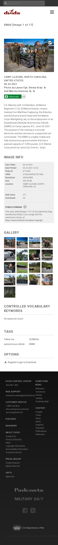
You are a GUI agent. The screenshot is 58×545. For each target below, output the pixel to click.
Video (38, 415)
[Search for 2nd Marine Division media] (30, 91)
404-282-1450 (12, 385)
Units (9, 473)
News (38, 418)
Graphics (40, 425)
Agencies (10, 476)
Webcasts (40, 434)
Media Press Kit (13, 466)
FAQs (8, 443)
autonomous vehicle (14, 344)
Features (11, 419)
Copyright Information (15, 446)
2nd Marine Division (16, 91)
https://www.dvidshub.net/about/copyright (24, 220)
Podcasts (40, 428)
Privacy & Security (14, 439)
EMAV (32, 344)
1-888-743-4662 (13, 406)
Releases (40, 388)
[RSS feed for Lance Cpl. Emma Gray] (45, 87)
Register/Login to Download (22, 362)
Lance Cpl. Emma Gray (29, 87)
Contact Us (11, 436)
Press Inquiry (13, 459)
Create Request (13, 463)
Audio (38, 421)
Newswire (11, 426)
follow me (9, 339)
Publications (41, 431)
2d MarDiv (34, 339)
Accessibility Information (17, 449)
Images (39, 412)
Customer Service (14, 452)
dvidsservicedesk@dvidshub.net (20, 395)
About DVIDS (13, 432)
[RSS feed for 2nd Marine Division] (34, 91)
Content (40, 408)
